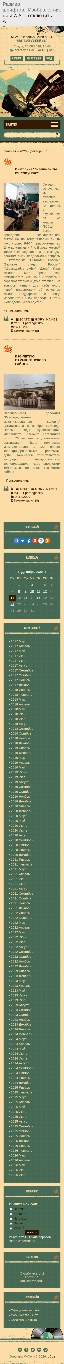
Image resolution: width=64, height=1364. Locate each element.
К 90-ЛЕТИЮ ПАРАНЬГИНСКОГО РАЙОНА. (30, 360)
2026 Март (18, 1155)
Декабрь (36, 151)
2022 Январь (20, 913)
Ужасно (19, 1228)
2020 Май (18, 821)
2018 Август (20, 724)
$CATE (25, 319)
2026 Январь (20, 1146)
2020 (23, 151)
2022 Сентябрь (22, 952)
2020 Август (20, 835)
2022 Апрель (20, 927)
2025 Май (18, 1107)
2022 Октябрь (21, 956)
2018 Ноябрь (20, 738)
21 (12, 604)
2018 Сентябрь (22, 728)
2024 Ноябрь (20, 1078)
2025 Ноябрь (20, 1136)
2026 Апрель (20, 1160)
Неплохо (20, 1218)
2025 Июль (19, 1116)
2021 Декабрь (21, 908)
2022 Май (18, 932)
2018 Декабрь (21, 743)
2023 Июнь (19, 995)
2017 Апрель (20, 646)
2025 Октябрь (21, 1131)
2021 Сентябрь (22, 893)
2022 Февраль (21, 918)
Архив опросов (40, 1237)
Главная (16, 58)
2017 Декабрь (21, 685)
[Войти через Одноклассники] (47, 540)
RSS (52, 50)
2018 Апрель (20, 704)
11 (38, 591)
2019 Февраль (21, 753)
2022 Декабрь (21, 966)
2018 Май (18, 709)
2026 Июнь (19, 1170)
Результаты (17, 1237)
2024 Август (20, 1063)
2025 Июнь (19, 1112)
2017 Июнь (19, 656)
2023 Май (18, 990)
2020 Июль (19, 830)
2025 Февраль (21, 1092)
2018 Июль (19, 719)
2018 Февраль (21, 694)
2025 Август (20, 1121)
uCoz (51, 1356)
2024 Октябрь (21, 1073)
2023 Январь (20, 971)
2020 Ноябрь (20, 850)
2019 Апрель (20, 762)
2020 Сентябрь (22, 840)
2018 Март (18, 699)
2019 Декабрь (21, 801)
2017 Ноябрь (20, 680)
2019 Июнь (19, 772)
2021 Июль (19, 884)
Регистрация (34, 58)
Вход (49, 58)
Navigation (11, 124)
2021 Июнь (19, 879)
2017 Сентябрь (22, 670)
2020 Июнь (19, 825)
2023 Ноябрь (20, 1019)
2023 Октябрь (21, 1015)
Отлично (20, 1209)
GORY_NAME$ (46, 319)
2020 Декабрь (21, 855)
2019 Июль (19, 777)
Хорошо (19, 1213)
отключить (40, 15)
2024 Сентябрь (22, 1068)
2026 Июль (19, 1175)
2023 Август (20, 1005)
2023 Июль (19, 1000)
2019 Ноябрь (20, 796)
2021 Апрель (20, 874)
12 (45, 591)
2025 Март (18, 1097)
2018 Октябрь (21, 733)
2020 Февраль (21, 811)
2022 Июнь (19, 937)
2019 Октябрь (21, 791)
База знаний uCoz (24, 1320)
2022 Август (20, 947)
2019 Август (20, 782)
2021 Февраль (21, 864)
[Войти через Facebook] (28, 540)
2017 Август (20, 665)
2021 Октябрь (21, 898)
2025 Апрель (20, 1102)
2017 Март (18, 641)
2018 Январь (20, 690)
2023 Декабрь (21, 1024)
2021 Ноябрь (20, 903)
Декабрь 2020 (32, 572)
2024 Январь (20, 1029)
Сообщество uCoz (24, 1315)
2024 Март (18, 1039)
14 (12, 597)
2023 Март (18, 981)
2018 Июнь (19, 714)
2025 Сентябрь (22, 1126)
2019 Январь (20, 748)
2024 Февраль (21, 1034)
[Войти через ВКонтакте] (22, 540)
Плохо (18, 1223)
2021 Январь (20, 859)
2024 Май (18, 1049)
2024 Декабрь (21, 1082)
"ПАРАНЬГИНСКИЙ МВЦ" (32, 41)
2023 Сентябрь (22, 1010)
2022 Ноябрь (20, 961)
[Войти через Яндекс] (35, 540)
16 (25, 597)
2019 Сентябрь (22, 787)
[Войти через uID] (16, 540)
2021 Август (20, 888)
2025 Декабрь (21, 1141)
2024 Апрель (20, 1044)
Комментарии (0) (26, 330)
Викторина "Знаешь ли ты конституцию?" (36, 171)
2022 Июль (19, 942)
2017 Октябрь (21, 675)
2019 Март (18, 758)
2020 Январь (20, 806)
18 (38, 597)
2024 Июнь (19, 1053)
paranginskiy (34, 323)
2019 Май (18, 767)
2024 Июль (19, 1058)
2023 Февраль (21, 976)
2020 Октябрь (21, 845)
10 (32, 591)
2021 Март (18, 869)
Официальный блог (25, 1310)
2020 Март (18, 816)
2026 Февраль (21, 1150)
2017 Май (18, 651)
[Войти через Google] (41, 541)
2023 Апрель (20, 985)
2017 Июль (19, 661)
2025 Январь (20, 1087)
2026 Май (18, 1165)
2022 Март (18, 922)
